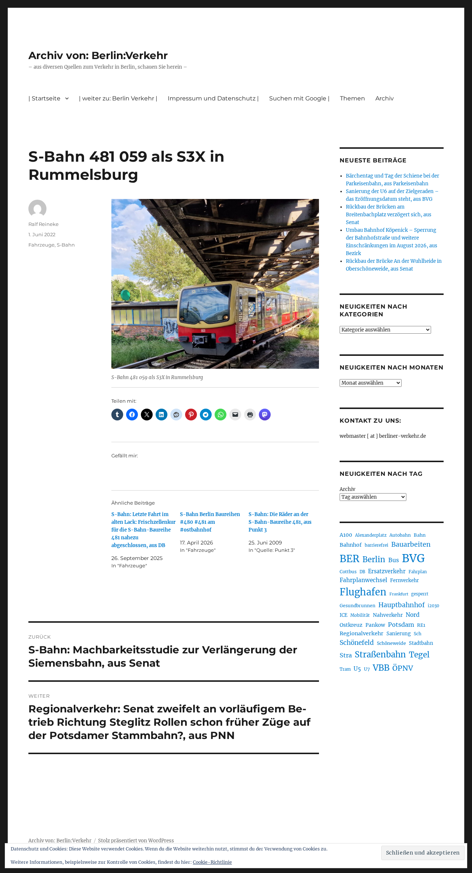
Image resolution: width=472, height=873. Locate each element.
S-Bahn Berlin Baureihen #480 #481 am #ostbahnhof (210, 522)
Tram (345, 669)
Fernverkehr (404, 580)
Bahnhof (351, 545)
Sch (417, 633)
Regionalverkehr (362, 633)
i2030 (433, 605)
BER (350, 559)
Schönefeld (357, 643)
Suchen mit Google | (299, 98)
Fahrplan (418, 571)
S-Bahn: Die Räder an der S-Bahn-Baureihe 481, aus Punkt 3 (280, 522)
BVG (413, 558)
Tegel (419, 655)
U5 (357, 669)
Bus (393, 560)
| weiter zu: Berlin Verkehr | (118, 98)
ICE (343, 615)
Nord (413, 614)
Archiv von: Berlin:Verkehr (98, 55)
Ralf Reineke (43, 224)
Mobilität (360, 615)
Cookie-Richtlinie (212, 862)
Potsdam (401, 624)
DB (362, 571)
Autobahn (400, 535)
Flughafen (363, 592)
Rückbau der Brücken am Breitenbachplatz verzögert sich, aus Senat (388, 215)
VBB (381, 668)
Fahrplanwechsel (363, 580)
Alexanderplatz (370, 535)
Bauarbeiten (411, 544)
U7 (367, 669)
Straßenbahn (380, 654)
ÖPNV (402, 668)
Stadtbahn (421, 643)
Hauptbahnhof (401, 605)
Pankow (375, 625)
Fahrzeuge (41, 245)
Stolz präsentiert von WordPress (136, 841)
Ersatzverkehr (387, 571)
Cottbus (348, 571)
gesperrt (419, 594)
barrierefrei (376, 545)
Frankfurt (398, 594)
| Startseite (44, 98)
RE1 (421, 625)
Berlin (373, 559)
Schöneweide (391, 643)
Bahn (420, 535)
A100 (346, 535)
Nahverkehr (388, 615)
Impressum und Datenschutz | (213, 98)
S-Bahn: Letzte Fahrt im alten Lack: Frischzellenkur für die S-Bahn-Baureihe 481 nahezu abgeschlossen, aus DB (143, 530)
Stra (346, 655)
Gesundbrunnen (357, 605)
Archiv (347, 489)
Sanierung (398, 633)
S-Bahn (66, 245)
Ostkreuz (351, 625)
